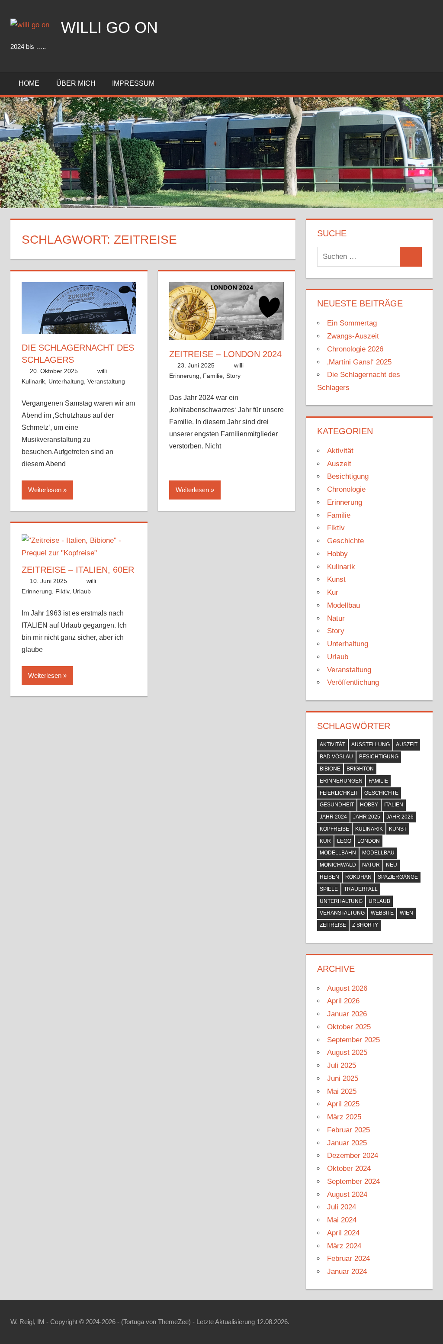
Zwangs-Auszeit (353, 336)
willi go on (109, 27)
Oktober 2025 (349, 1027)
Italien (393, 805)
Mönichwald (338, 865)
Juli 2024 (341, 1207)
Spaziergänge (398, 877)
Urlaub (82, 591)
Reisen (329, 877)
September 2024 (353, 1181)
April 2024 (343, 1233)
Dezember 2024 (352, 1155)
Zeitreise (333, 925)
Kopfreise (334, 829)
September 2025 (353, 1040)
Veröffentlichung (353, 682)
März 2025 (344, 1117)
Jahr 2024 (333, 817)
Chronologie (346, 489)
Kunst (336, 579)
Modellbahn (338, 853)
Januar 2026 (347, 1014)
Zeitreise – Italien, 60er (78, 569)
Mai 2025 (341, 1091)
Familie (213, 375)
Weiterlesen (44, 489)
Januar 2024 (347, 1271)
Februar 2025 (348, 1130)
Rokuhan (358, 877)
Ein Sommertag (352, 323)
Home (29, 83)
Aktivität (340, 451)
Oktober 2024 (349, 1168)
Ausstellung (370, 744)
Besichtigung (348, 476)
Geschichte (345, 541)
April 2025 (343, 1104)
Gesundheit (337, 805)
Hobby (337, 554)
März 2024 (344, 1246)
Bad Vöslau (336, 757)
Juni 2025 (342, 1078)
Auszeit (339, 464)
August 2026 (347, 988)
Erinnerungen (341, 781)
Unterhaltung (66, 381)
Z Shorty (365, 925)
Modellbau (343, 605)
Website (382, 913)
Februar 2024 (348, 1258)
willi (102, 370)
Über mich (76, 83)
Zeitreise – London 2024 (225, 354)
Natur (336, 618)
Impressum (133, 83)
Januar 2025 (347, 1143)
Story (233, 375)
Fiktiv (62, 591)
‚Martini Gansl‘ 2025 (359, 362)
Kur (332, 592)
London (368, 841)
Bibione (330, 769)
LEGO (344, 841)
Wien (406, 913)
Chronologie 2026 (355, 349)
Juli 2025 (341, 1065)
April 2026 (343, 1001)
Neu (391, 865)
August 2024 (347, 1194)
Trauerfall (361, 889)
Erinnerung (184, 375)
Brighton (360, 769)
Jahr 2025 (366, 817)
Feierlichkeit (339, 793)
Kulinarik (33, 381)
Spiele (329, 889)
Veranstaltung (106, 381)
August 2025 (347, 1052)
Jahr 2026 (400, 817)
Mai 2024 (341, 1220)
